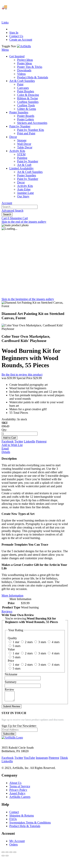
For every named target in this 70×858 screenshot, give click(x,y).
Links (5, 22)
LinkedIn (29, 441)
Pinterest (41, 441)
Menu (5, 49)
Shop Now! (12, 13)
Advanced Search (12, 210)
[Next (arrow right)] (7, 855)
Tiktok (64, 757)
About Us (15, 782)
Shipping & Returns (21, 815)
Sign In (13, 32)
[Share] (7, 852)
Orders (13, 844)
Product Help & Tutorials (24, 826)
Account (7, 203)
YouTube (29, 757)
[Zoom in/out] (14, 852)
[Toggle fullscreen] (10, 852)
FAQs (13, 819)
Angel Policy (17, 793)
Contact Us (16, 36)
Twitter (18, 441)
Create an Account (20, 39)
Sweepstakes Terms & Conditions (30, 822)
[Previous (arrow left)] (3, 855)
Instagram (42, 757)
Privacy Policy (18, 789)
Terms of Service (19, 786)
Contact (14, 812)
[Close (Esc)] (3, 852)
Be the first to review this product (22, 374)
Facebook (8, 441)
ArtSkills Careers (19, 796)
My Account (17, 841)
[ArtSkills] (24, 46)
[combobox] (20, 207)
